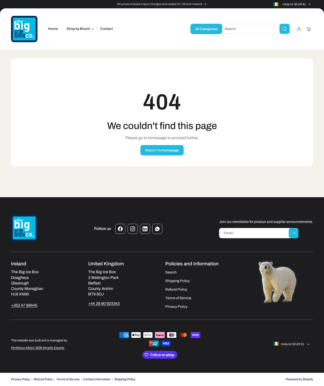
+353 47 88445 (24, 305)
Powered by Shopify (299, 379)
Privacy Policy (20, 379)
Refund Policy (43, 379)
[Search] (284, 29)
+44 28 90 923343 (104, 303)
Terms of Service (68, 379)
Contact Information (97, 379)
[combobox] (253, 29)
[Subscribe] (293, 233)
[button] (79, 29)
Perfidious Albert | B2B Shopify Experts (37, 348)
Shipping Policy (124, 379)
